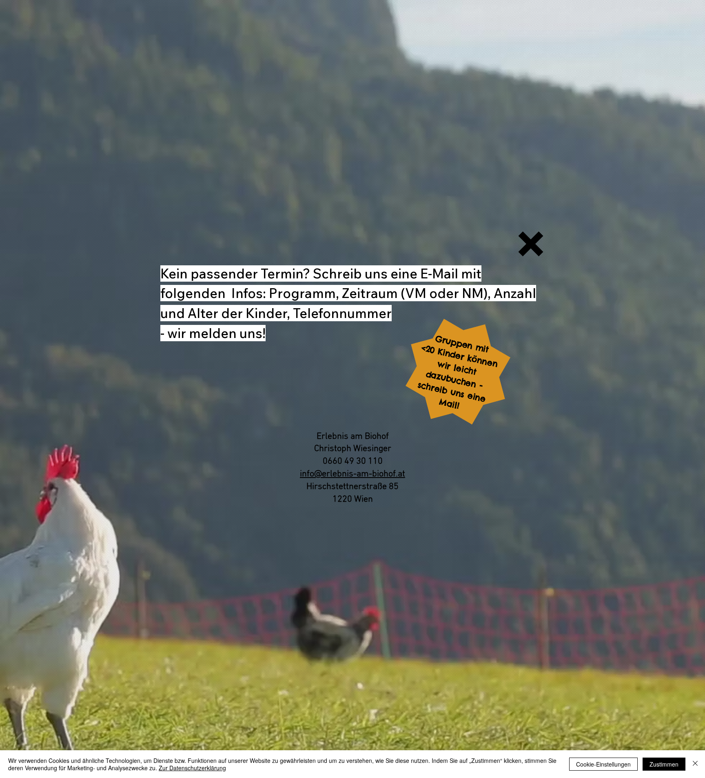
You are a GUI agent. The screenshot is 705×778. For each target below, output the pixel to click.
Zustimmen (664, 764)
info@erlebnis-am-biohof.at (352, 474)
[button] (531, 243)
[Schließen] (695, 764)
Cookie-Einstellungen (603, 764)
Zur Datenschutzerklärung (192, 768)
